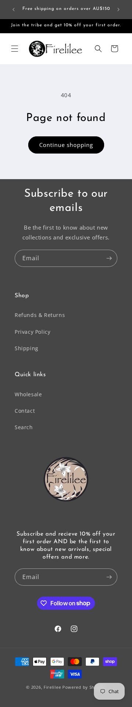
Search (24, 427)
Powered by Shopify (84, 687)
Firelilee (53, 687)
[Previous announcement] (14, 9)
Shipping (26, 348)
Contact (25, 410)
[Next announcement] (118, 9)
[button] (15, 49)
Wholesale (28, 394)
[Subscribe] (109, 258)
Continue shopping (66, 144)
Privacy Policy (32, 331)
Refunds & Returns (40, 314)
